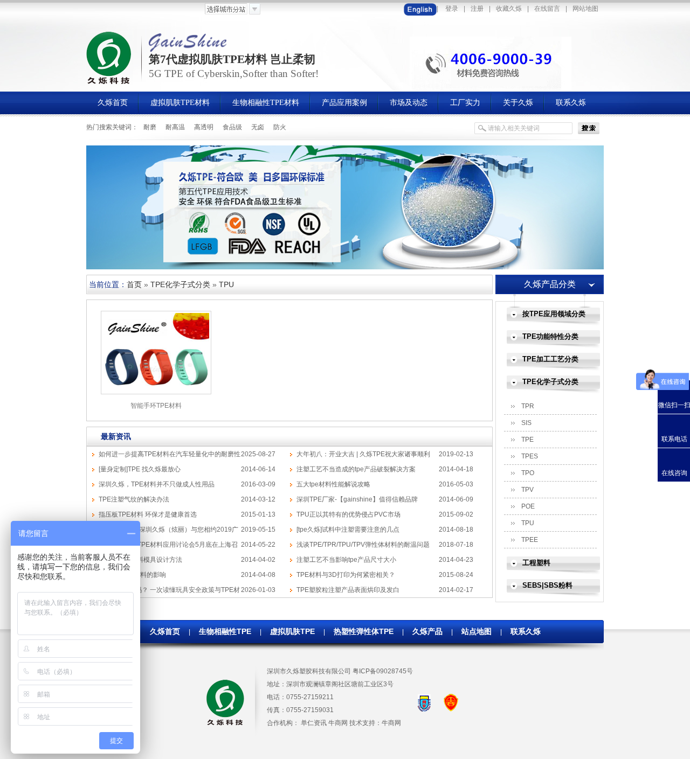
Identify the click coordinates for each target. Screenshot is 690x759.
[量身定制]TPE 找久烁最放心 (140, 469)
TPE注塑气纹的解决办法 (134, 499)
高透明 (203, 127)
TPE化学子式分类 (180, 284)
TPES (529, 456)
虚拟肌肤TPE (292, 631)
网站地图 (585, 8)
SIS (526, 423)
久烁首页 (165, 631)
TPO (527, 473)
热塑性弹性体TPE (364, 631)
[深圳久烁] (109, 83)
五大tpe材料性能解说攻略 (333, 484)
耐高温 (175, 127)
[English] (420, 8)
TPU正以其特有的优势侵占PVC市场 (348, 514)
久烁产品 (427, 631)
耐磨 (149, 127)
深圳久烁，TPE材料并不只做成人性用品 (157, 484)
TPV (527, 489)
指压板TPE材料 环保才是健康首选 (148, 514)
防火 (279, 127)
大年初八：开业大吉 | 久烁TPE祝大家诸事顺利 (363, 454)
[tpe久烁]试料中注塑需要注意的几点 (347, 529)
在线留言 (547, 8)
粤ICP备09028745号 (383, 671)
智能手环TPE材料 (156, 405)
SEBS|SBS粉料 (547, 585)
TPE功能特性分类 (550, 336)
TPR (527, 406)
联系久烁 (525, 631)
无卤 (257, 127)
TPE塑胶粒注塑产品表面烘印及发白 (347, 590)
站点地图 (476, 631)
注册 (477, 8)
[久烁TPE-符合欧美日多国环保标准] (345, 267)
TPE (527, 439)
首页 (134, 284)
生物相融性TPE (225, 631)
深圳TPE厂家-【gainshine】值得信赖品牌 (357, 499)
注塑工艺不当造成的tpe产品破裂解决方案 (356, 469)
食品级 (232, 127)
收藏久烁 (509, 8)
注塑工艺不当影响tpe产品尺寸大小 (346, 559)
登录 (451, 8)
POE (528, 506)
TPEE (529, 540)
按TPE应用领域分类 (553, 314)
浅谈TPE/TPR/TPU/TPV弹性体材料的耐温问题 (363, 544)
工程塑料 (536, 563)
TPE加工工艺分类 (550, 359)
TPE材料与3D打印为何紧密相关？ (345, 575)
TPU (226, 284)
